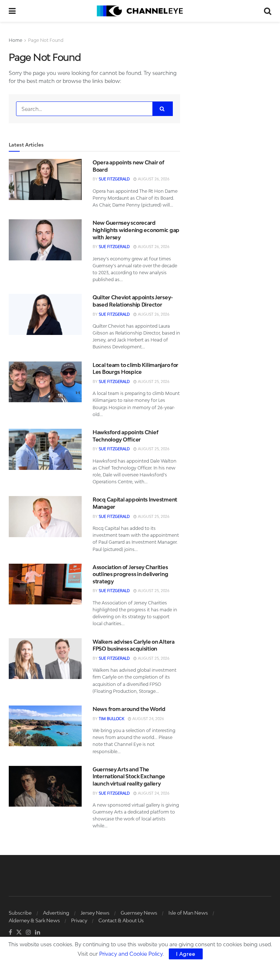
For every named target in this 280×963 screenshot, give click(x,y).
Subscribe (20, 913)
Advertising (56, 913)
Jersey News (95, 913)
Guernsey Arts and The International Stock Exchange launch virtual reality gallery (129, 776)
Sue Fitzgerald (114, 179)
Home (15, 40)
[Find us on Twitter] (19, 932)
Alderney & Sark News (34, 920)
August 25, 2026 (153, 381)
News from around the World (129, 709)
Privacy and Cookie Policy (131, 954)
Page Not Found (45, 40)
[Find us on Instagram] (28, 932)
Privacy (79, 920)
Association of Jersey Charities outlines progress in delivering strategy (130, 574)
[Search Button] (267, 11)
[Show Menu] (12, 11)
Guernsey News (139, 913)
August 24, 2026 (147, 718)
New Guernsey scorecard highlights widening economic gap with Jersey (136, 230)
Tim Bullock (111, 718)
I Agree (185, 954)
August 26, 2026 (153, 179)
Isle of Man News (188, 913)
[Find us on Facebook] (10, 932)
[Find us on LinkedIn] (37, 932)
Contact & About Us (121, 920)
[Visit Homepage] (140, 11)
